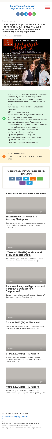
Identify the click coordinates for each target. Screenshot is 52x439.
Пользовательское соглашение (15, 419)
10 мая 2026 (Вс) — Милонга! (23, 386)
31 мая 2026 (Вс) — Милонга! (23, 353)
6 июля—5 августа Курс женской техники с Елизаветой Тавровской (25, 289)
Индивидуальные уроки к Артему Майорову (21, 218)
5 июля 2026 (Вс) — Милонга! (23, 322)
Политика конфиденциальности (15, 417)
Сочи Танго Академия (22, 5)
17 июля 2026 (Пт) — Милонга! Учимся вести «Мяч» (24, 253)
